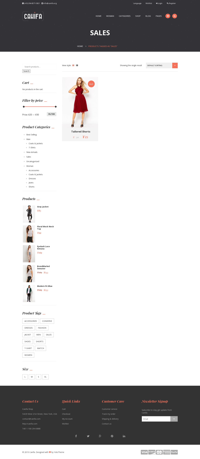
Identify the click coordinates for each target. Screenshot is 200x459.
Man (28, 139)
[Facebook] (76, 436)
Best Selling (31, 134)
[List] (77, 65)
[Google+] (100, 436)
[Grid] (73, 65)
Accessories (34, 170)
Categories (124, 16)
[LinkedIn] (124, 436)
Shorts (31, 186)
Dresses (32, 178)
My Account (67, 419)
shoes (27, 341)
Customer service (109, 409)
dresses (28, 328)
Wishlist (149, 3)
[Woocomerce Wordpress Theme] (33, 16)
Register (172, 3)
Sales (28, 156)
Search (26, 71)
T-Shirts (32, 147)
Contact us (106, 423)
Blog (148, 16)
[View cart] (167, 16)
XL (45, 376)
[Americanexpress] (167, 453)
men (38, 334)
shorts (39, 341)
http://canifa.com (29, 423)
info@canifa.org (50, 3)
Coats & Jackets (36, 143)
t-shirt (28, 348)
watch (40, 348)
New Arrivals (31, 152)
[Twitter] (88, 436)
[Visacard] (144, 453)
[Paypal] (174, 453)
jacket (27, 334)
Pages (159, 16)
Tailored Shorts (80, 131)
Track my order (108, 414)
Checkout (66, 414)
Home (98, 16)
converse (47, 321)
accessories (30, 321)
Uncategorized (32, 161)
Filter (51, 114)
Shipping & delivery (110, 419)
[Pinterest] (112, 436)
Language (137, 3)
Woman (110, 16)
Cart (64, 409)
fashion (42, 328)
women (28, 355)
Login (160, 3)
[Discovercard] (152, 453)
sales (49, 334)
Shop (138, 16)
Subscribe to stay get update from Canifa (157, 411)
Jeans (31, 182)
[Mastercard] (159, 453)
